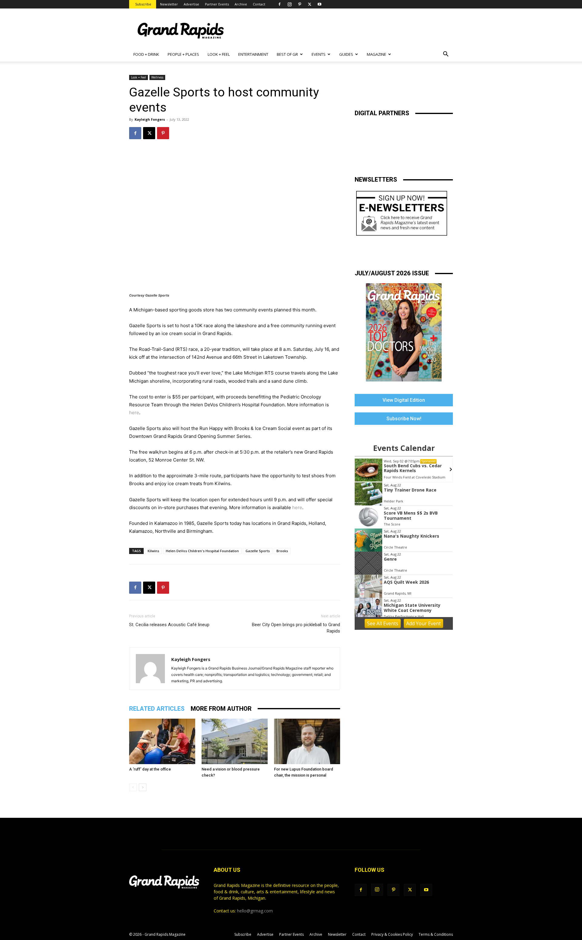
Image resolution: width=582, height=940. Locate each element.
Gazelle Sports (258, 551)
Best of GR (287, 54)
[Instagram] (289, 4)
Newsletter (169, 4)
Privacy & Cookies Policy (392, 934)
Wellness (157, 77)
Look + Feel (138, 77)
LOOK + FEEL (219, 54)
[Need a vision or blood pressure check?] (235, 741)
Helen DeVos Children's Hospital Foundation (202, 551)
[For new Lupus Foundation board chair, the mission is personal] (307, 741)
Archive (241, 4)
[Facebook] (279, 4)
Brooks (282, 551)
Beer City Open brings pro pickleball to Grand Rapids (296, 628)
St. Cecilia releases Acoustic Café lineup (169, 624)
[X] (309, 4)
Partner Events (217, 4)
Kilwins (153, 551)
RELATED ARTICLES (157, 708)
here (134, 412)
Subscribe (143, 4)
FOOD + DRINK (146, 54)
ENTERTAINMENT (253, 54)
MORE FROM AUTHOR (221, 708)
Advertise (191, 4)
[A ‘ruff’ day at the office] (162, 741)
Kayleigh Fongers (150, 119)
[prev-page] (133, 787)
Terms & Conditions (436, 934)
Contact (259, 4)
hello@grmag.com (255, 911)
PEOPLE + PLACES (183, 54)
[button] (445, 55)
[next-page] (142, 787)
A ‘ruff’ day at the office (150, 769)
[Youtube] (319, 4)
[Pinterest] (299, 4)
